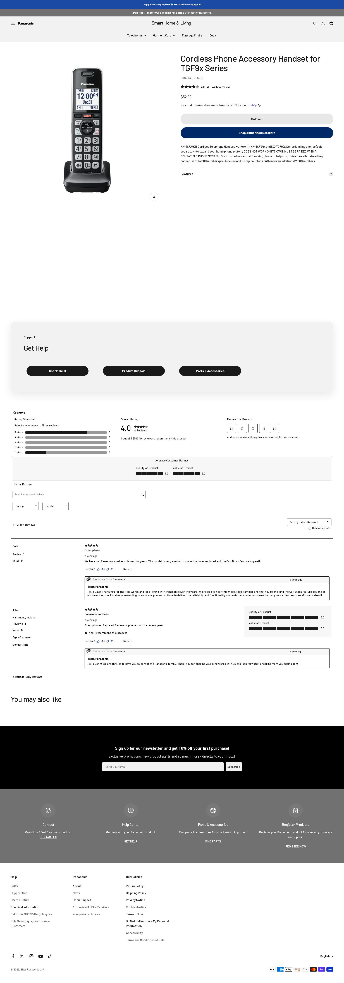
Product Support (133, 371)
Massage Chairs (192, 35)
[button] (257, 132)
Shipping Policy (136, 893)
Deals (213, 35)
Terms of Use (134, 914)
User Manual (57, 371)
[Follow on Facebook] (13, 956)
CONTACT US (48, 837)
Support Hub (19, 893)
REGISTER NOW (295, 846)
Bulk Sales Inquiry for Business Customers (30, 923)
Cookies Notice (136, 907)
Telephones (134, 35)
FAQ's (14, 886)
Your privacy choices (86, 914)
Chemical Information (25, 907)
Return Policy (135, 886)
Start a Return (20, 900)
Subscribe (234, 766)
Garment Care (162, 35)
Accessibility (134, 933)
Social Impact (82, 900)
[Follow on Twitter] (22, 956)
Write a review (221, 86)
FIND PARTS (213, 841)
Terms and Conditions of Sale (145, 940)
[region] (87, 130)
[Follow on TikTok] (49, 956)
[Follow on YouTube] (40, 956)
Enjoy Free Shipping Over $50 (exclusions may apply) (172, 4)
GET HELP (130, 841)
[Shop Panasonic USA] (26, 23)
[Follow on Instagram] (31, 956)
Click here (190, 12)
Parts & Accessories (210, 371)
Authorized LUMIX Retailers (91, 907)
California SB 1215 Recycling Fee (31, 914)
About (77, 886)
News (76, 893)
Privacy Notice (135, 900)
